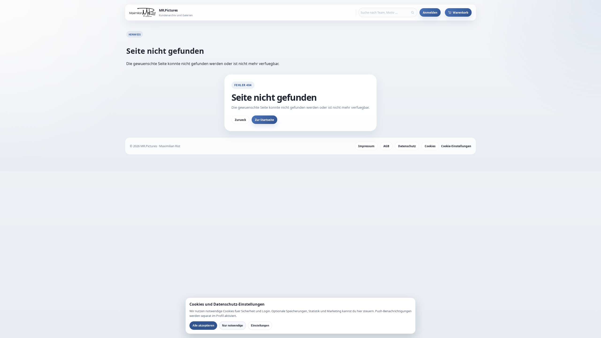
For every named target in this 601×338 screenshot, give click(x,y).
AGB (386, 146)
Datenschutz (407, 146)
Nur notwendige (232, 325)
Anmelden (430, 13)
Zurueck (240, 120)
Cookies (430, 146)
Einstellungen (260, 325)
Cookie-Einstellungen (456, 146)
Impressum (366, 146)
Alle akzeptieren (203, 325)
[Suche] (412, 12)
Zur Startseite (264, 120)
